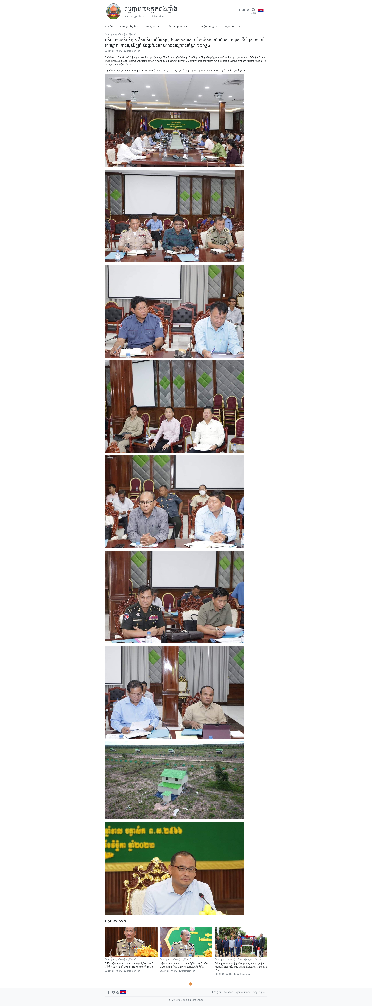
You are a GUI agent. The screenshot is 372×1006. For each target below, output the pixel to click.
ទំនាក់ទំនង (228, 992)
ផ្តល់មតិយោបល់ (243, 992)
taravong (136, 50)
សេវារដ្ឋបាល (151, 26)
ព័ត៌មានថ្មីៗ (122, 34)
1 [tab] (181, 984)
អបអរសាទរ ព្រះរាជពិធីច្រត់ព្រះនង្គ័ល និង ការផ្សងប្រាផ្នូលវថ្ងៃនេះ (130, 965)
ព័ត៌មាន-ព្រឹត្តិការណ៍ (176, 26)
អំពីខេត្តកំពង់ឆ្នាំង (128, 26)
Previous (111, 953)
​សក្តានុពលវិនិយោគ (233, 26)
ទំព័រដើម (109, 26)
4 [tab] (191, 984)
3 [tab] (188, 984)
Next (261, 953)
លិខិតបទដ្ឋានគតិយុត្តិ (205, 26)
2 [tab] (185, 984)
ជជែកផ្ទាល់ (216, 992)
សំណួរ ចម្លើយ (259, 992)
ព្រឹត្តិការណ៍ (132, 34)
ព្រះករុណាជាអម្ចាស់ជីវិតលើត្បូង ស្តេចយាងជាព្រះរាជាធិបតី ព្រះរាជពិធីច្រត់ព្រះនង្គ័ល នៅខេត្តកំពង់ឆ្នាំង (186, 965)
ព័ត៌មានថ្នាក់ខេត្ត (111, 34)
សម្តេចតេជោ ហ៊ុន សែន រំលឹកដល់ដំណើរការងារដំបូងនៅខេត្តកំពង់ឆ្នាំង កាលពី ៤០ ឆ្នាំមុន (240, 965)
